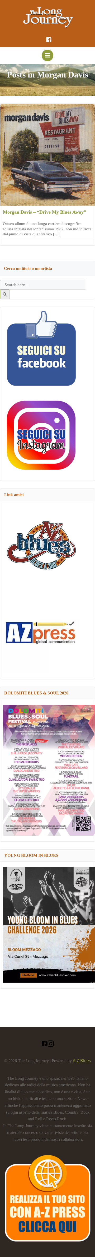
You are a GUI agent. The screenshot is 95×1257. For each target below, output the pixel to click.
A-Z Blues (82, 1061)
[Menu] (47, 55)
